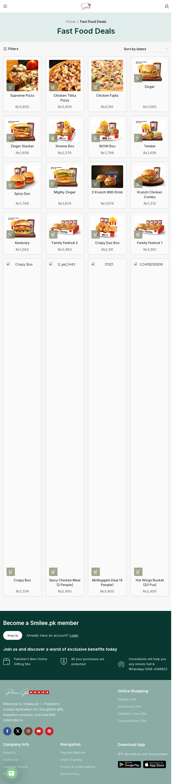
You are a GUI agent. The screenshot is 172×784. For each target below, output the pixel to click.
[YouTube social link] (39, 731)
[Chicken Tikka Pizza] (65, 75)
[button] (11, 87)
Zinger (150, 87)
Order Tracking (71, 759)
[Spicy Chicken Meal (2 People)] (65, 419)
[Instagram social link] (28, 731)
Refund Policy (70, 774)
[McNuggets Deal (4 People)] (107, 419)
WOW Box (107, 146)
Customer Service (15, 767)
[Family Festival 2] (65, 227)
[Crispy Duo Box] (107, 227)
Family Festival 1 (149, 243)
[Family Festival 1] (150, 227)
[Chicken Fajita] (107, 75)
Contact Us (10, 759)
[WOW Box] (107, 130)
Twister (150, 146)
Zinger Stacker (22, 146)
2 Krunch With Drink (107, 192)
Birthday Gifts (127, 699)
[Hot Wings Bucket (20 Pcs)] (150, 419)
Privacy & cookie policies (77, 767)
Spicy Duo (22, 194)
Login (74, 635)
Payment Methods (72, 752)
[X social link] (18, 731)
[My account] (167, 6)
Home (71, 21)
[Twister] (150, 130)
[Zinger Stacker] (22, 130)
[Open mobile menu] (5, 6)
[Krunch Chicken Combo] (150, 176)
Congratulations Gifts (132, 720)
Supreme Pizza (22, 95)
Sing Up (12, 635)
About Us (9, 752)
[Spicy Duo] (22, 177)
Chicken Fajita (107, 95)
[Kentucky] (22, 227)
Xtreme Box (64, 146)
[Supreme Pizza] (22, 75)
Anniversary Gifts (129, 706)
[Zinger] (150, 71)
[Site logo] (86, 6)
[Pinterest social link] (49, 731)
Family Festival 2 (65, 243)
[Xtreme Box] (65, 130)
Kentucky (22, 243)
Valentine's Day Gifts (132, 713)
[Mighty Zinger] (65, 176)
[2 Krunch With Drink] (107, 176)
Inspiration (10, 774)
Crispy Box (22, 580)
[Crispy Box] (22, 419)
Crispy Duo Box (107, 243)
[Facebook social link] (7, 731)
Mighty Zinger (65, 192)
